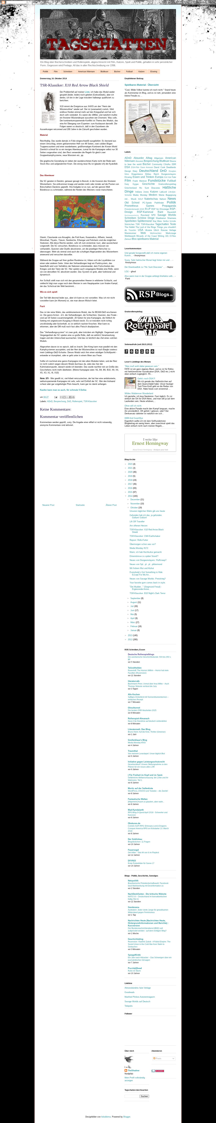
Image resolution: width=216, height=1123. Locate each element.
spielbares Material (148, 239)
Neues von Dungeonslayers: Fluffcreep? (148, 560)
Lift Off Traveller (137, 521)
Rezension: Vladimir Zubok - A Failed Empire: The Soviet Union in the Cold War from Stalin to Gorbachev (149, 944)
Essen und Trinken (143, 177)
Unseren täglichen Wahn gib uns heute (147, 511)
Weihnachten (155, 233)
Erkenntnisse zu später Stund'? (144, 556)
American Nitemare (86, 71)
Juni (132, 610)
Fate (174, 177)
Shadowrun (161, 218)
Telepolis (129, 1006)
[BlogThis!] (64, 397)
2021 (130, 468)
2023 (130, 464)
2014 (130, 496)
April (132, 618)
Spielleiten (131, 221)
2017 (130, 484)
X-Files (173, 236)
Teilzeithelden (135, 668)
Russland (145, 215)
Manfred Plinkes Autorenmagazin (140, 997)
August (134, 602)
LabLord (163, 192)
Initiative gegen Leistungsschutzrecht (146, 762)
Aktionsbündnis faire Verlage (138, 988)
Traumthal (133, 751)
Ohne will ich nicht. (133, 406)
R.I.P (148, 209)
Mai (132, 614)
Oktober (134, 507)
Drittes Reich (152, 174)
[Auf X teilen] (67, 397)
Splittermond (144, 221)
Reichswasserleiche (132, 215)
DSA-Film (135, 167)
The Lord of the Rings (146, 227)
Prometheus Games (139, 205)
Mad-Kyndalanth (136, 810)
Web (143, 233)
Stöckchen (129, 224)
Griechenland (131, 188)
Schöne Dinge (146, 218)
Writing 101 (163, 236)
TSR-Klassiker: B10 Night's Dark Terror (147, 593)
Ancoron (139, 161)
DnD (69, 401)
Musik (133, 199)
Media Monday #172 (139, 548)
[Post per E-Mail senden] (55, 397)
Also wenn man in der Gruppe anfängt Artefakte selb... (149, 276)
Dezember (135, 499)
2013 (130, 635)
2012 (130, 639)
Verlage (172, 230)
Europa (159, 177)
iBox (134, 239)
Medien (153, 195)
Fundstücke (157, 180)
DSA (127, 167)
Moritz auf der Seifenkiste (140, 788)
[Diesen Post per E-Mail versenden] (61, 397)
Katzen (142, 71)
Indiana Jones (142, 192)
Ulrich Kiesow (160, 230)
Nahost (163, 199)
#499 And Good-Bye (134, 418)
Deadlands (171, 167)
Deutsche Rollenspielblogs (141, 654)
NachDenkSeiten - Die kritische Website (147, 894)
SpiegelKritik (134, 955)
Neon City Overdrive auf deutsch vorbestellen (147, 721)
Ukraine (148, 230)
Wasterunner (130, 233)
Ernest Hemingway (150, 443)
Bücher (117, 71)
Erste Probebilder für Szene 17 (141, 863)
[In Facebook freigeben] (70, 397)
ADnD (49, 401)
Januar (133, 630)
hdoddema (106, 1117)
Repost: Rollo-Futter (139, 540)
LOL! (127, 271)
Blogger (126, 1117)
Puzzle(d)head (135, 968)
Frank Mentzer (140, 181)
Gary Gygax (132, 184)
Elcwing (153, 71)
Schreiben (67, 71)
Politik (45, 71)
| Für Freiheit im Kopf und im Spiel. (145, 775)
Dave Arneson (146, 167)
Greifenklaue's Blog (137, 740)
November (135, 503)
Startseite (80, 505)
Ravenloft (171, 212)
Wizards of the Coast (146, 236)
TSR (138, 224)
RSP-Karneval (145, 212)
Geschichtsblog (135, 939)
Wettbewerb (130, 236)
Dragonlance (137, 174)
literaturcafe (133, 681)
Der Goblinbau (135, 839)
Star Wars (157, 221)
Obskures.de (134, 823)
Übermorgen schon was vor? (143, 544)
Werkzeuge (171, 233)
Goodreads (130, 992)
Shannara (171, 218)
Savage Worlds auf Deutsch (137, 1001)
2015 (130, 492)
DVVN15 (132, 861)
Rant (160, 212)
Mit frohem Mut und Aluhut (142, 568)
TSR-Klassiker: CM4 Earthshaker (145, 536)
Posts (158, 1058)
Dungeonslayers (168, 174)
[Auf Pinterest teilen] (73, 397)
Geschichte (148, 184)
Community (157, 164)
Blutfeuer (104, 71)
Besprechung (60, 401)
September (135, 598)
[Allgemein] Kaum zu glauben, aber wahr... (146, 802)
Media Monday (140, 195)
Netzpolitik (133, 880)
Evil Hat (167, 177)
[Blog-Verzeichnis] (157, 1071)
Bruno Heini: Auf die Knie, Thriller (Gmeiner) (147, 732)
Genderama (133, 907)
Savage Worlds (166, 215)
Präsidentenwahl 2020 (134, 209)
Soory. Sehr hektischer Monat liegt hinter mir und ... (148, 260)
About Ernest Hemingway (142, 450)
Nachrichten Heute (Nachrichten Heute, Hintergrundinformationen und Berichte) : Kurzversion (148, 923)
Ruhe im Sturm (134, 971)
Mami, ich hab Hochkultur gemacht (146, 552)
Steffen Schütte (169, 221)
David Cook (159, 167)
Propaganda (169, 205)
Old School (132, 202)
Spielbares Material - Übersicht (142, 84)
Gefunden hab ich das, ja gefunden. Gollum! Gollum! (146, 516)
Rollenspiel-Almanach (138, 718)
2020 (130, 472)
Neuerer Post (48, 505)
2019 (130, 476)
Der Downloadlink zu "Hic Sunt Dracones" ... (145, 267)
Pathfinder (159, 203)
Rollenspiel (77, 401)
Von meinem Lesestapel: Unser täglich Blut (146, 753)
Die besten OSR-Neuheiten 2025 (142, 710)
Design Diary (131, 171)
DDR (174, 164)
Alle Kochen (134, 694)
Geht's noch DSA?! (146, 378)
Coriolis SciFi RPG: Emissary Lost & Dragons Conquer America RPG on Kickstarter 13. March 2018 (148, 828)
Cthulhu (167, 164)
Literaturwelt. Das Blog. (139, 729)
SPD (153, 215)
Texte (173, 224)
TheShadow (133, 1070)
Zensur (128, 239)
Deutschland (148, 170)
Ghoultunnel (134, 708)
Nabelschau (151, 198)
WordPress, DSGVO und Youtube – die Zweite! (148, 791)
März (133, 622)
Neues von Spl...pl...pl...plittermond (146, 564)
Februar (134, 626)
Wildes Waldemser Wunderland (139, 393)
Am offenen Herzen (138, 525)
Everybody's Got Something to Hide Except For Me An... (146, 573)
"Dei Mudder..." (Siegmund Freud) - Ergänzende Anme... (146, 588)
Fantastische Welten (138, 799)
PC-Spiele (147, 203)
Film (56, 71)
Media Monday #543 (137, 743)
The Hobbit (130, 227)
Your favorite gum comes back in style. (148, 582)
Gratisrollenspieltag (167, 184)
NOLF (140, 199)
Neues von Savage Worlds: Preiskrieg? (148, 578)
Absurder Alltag (143, 158)
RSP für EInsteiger (160, 209)
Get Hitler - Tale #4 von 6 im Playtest (143, 852)
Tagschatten (162, 224)
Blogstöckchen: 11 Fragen (139, 842)
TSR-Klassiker (90, 401)
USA (140, 230)
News (172, 198)
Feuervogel (133, 850)
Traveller (132, 230)
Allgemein (158, 158)
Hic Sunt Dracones (149, 188)
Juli (132, 606)
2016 (130, 488)
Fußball (129, 71)
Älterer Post (111, 505)
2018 (130, 480)
